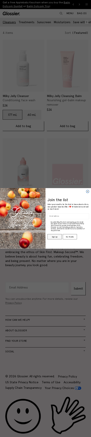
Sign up (54, 237)
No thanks (70, 237)
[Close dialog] (87, 191)
